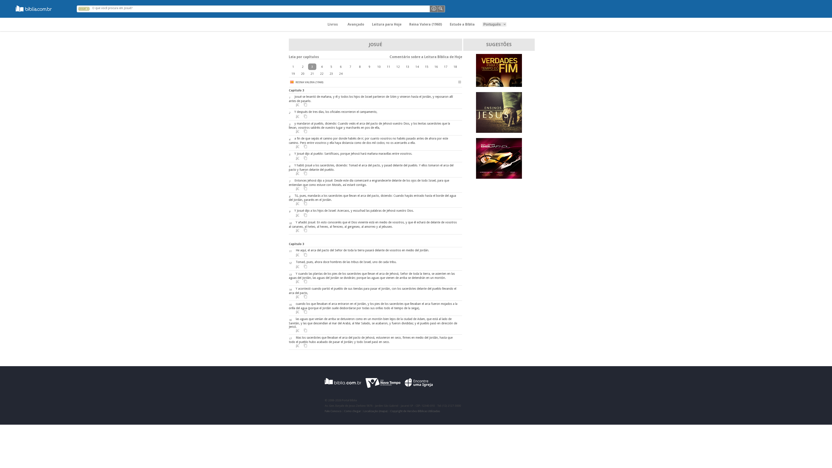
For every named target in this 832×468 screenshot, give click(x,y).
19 (293, 73)
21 (312, 73)
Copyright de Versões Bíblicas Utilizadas (415, 411)
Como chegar (352, 411)
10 (379, 66)
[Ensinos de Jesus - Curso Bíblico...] (499, 132)
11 (388, 66)
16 (436, 66)
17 (445, 66)
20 (302, 73)
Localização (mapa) (376, 411)
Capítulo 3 (296, 90)
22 (321, 73)
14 (417, 66)
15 (426, 66)
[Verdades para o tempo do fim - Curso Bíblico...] (499, 86)
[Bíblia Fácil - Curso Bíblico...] (499, 178)
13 (407, 66)
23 (331, 73)
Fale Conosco (333, 411)
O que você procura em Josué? (112, 8)
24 (341, 73)
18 (455, 66)
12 (398, 66)
